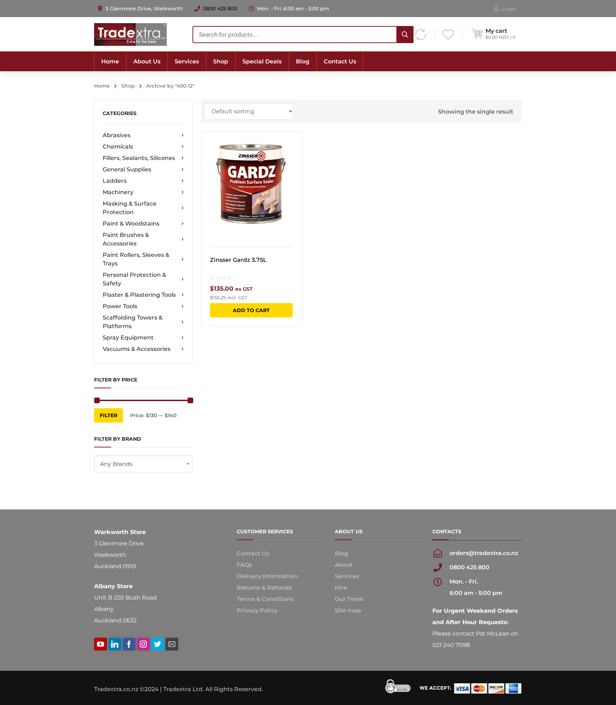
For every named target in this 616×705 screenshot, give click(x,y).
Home (102, 86)
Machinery (118, 192)
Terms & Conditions (265, 599)
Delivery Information (267, 576)
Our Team (349, 599)
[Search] (405, 34)
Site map (348, 610)
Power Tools (120, 306)
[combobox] (303, 34)
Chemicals (118, 146)
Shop (128, 86)
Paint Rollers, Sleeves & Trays (136, 259)
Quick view (251, 185)
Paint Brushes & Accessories (126, 239)
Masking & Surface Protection (129, 208)
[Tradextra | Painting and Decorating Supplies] (130, 34)
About (344, 564)
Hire (341, 587)
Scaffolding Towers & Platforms (133, 322)
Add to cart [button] (251, 310)
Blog (341, 553)
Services (347, 576)
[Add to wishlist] (292, 147)
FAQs (244, 564)
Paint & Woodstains (131, 223)
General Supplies (127, 169)
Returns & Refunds (264, 587)
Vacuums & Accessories (136, 349)
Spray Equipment (128, 337)
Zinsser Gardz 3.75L (238, 259)
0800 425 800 (220, 8)
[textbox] (143, 464)
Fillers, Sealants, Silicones (139, 158)
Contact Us (253, 553)
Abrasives (116, 135)
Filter (108, 415)
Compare (292, 160)
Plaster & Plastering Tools (139, 294)
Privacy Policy (257, 610)
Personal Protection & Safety (134, 279)
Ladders (115, 180)
